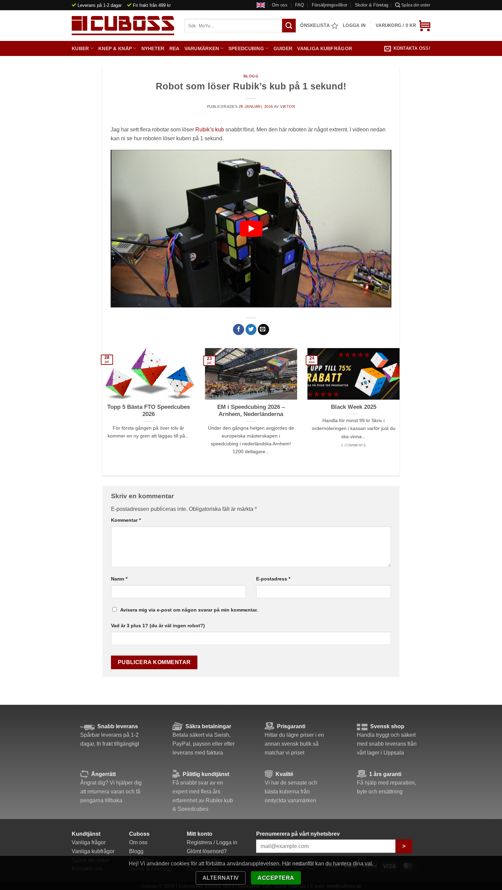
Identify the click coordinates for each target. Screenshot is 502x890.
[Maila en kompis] (263, 329)
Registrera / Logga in (212, 842)
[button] (403, 25)
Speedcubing (246, 48)
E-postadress (273, 579)
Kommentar (126, 520)
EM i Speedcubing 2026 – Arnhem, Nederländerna (251, 411)
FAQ (299, 5)
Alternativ (221, 878)
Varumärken (201, 48)
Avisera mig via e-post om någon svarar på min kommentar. (189, 610)
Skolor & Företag (371, 5)
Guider (283, 48)
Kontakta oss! (411, 48)
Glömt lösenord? (207, 851)
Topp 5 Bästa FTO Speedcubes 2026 (148, 411)
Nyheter (153, 48)
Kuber (80, 48)
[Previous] (112, 396)
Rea (174, 48)
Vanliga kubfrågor (324, 48)
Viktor (287, 106)
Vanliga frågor (89, 842)
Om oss (280, 5)
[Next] (390, 396)
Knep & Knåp (115, 48)
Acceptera (275, 878)
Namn (119, 579)
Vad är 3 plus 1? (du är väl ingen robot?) (158, 625)
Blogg (251, 76)
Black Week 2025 (353, 407)
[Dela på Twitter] (251, 329)
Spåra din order (415, 5)
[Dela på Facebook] (238, 329)
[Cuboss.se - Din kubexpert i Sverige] (123, 25)
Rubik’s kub (209, 129)
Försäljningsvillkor (329, 5)
